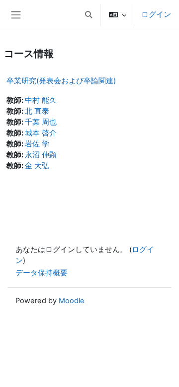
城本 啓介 (41, 133)
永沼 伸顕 (41, 154)
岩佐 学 (37, 143)
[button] (88, 15)
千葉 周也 (41, 122)
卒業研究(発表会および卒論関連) (61, 80)
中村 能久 (41, 100)
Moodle (72, 300)
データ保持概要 (41, 272)
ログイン (156, 14)
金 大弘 (37, 165)
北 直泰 (37, 111)
